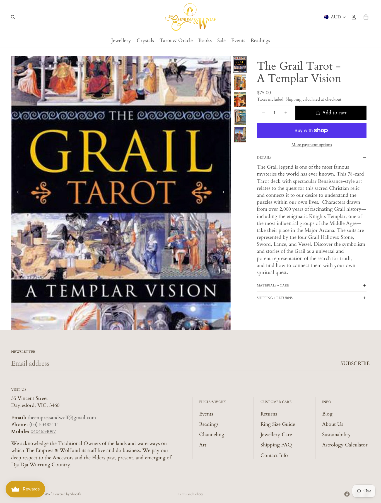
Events (206, 413)
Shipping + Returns (275, 298)
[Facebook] (347, 494)
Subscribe (355, 363)
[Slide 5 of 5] (240, 134)
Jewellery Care (276, 434)
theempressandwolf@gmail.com (62, 417)
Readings (208, 424)
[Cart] (366, 17)
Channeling (211, 434)
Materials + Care (273, 285)
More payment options (311, 144)
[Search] (13, 17)
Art (202, 444)
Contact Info (274, 455)
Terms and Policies (190, 494)
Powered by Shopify (67, 494)
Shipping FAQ (276, 444)
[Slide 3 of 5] (240, 99)
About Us (332, 424)
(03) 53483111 (44, 424)
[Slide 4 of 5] (240, 117)
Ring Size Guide (278, 424)
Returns (269, 413)
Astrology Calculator (345, 444)
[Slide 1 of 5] (240, 64)
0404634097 (43, 431)
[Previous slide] (17, 193)
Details (264, 157)
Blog (327, 413)
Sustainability (336, 434)
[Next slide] (224, 193)
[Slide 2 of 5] (240, 82)
